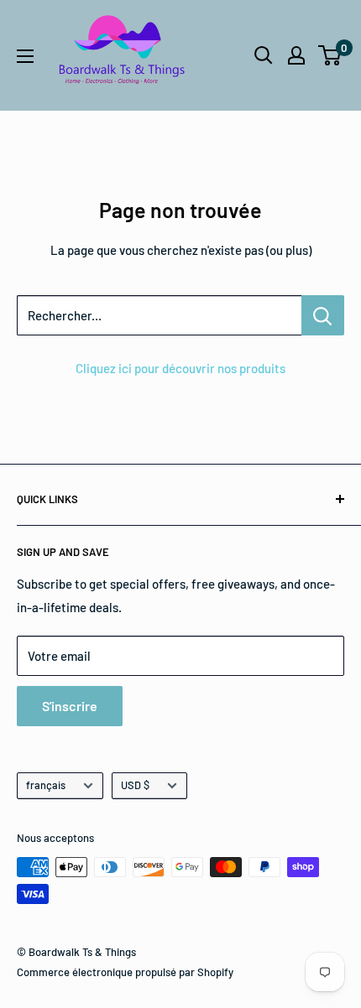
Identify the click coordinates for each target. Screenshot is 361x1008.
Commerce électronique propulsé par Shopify (125, 972)
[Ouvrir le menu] (25, 56)
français (45, 785)
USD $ (135, 785)
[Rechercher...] (322, 315)
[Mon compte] (296, 55)
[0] (330, 55)
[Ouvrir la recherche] (263, 55)
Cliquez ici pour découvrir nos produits (180, 368)
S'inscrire (69, 706)
